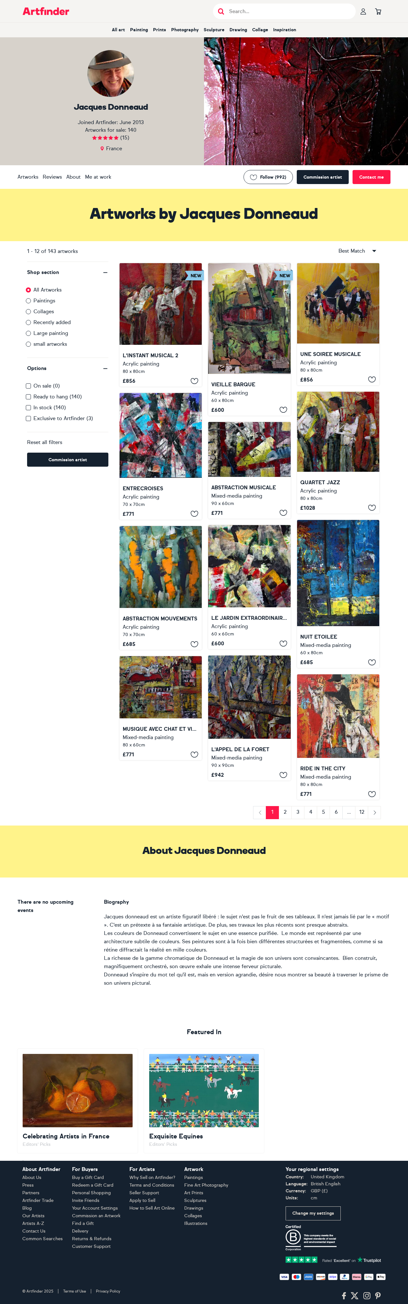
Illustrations (196, 1223)
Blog (27, 1208)
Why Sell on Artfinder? (152, 1177)
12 (361, 812)
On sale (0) (46, 386)
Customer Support (91, 1246)
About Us (31, 1177)
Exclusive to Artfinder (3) (63, 418)
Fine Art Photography (206, 1185)
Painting (139, 30)
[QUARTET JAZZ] (338, 453)
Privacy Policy (108, 1291)
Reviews (52, 177)
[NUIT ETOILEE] (338, 594)
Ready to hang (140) (57, 397)
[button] (67, 272)
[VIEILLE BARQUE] (249, 339)
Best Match (352, 251)
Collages (43, 311)
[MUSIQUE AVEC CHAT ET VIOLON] (161, 708)
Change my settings (313, 1213)
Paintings (44, 301)
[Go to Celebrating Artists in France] (78, 1101)
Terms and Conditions (151, 1185)
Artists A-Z (33, 1223)
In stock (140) (49, 407)
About (73, 177)
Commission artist (322, 177)
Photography (185, 30)
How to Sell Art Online (152, 1208)
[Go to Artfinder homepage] (45, 11)
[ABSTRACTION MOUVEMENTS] (161, 588)
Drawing (238, 30)
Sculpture (214, 30)
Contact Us (34, 1231)
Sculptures (195, 1200)
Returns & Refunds (92, 1238)
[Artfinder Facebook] (344, 1296)
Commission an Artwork (96, 1216)
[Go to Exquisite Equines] (204, 1101)
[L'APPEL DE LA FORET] (249, 718)
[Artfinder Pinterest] (378, 1296)
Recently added (52, 322)
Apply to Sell (142, 1200)
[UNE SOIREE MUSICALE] (338, 324)
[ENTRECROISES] (161, 456)
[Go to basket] (378, 11)
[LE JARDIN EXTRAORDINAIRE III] (249, 587)
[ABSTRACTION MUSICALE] (249, 470)
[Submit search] (221, 11)
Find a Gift (83, 1223)
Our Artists (33, 1216)
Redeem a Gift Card (92, 1185)
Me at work (98, 177)
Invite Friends (85, 1200)
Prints (159, 30)
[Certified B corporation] (311, 1237)
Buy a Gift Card (88, 1177)
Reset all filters (44, 442)
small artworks (50, 344)
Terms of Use (74, 1291)
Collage (260, 30)
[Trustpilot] (333, 1259)
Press (28, 1185)
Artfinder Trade (38, 1200)
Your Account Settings (95, 1208)
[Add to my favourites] (194, 381)
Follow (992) (273, 177)
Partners (31, 1193)
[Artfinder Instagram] (366, 1296)
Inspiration (284, 30)
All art (118, 30)
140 (132, 130)
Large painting (50, 333)
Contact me (371, 177)
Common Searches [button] (42, 1238)
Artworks (28, 177)
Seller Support (144, 1193)
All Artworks (47, 290)
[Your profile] (363, 11)
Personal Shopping (91, 1193)
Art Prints (193, 1193)
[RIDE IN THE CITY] (338, 737)
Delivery (80, 1231)
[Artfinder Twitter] (355, 1296)
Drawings (193, 1208)
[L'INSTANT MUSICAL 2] (161, 325)
